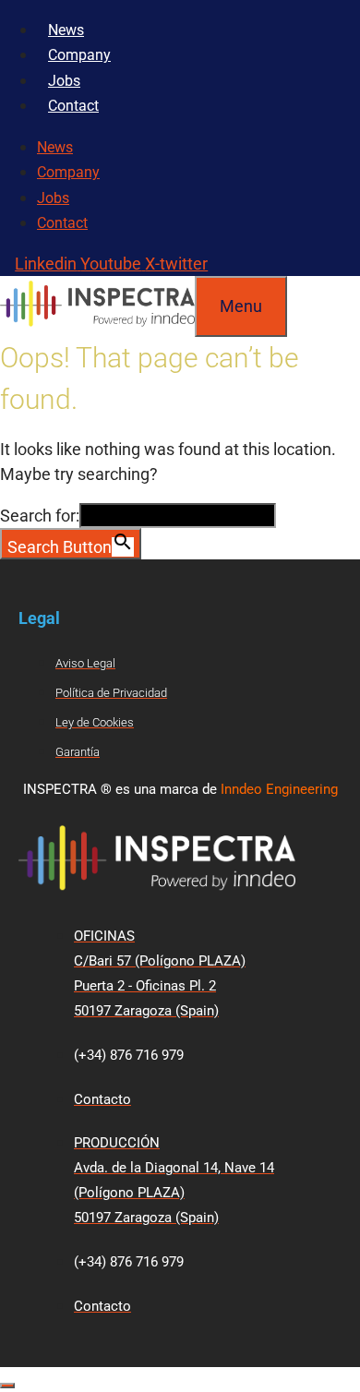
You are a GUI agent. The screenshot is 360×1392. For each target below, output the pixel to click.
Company (79, 55)
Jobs (64, 81)
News (66, 30)
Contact (73, 105)
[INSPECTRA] (97, 325)
